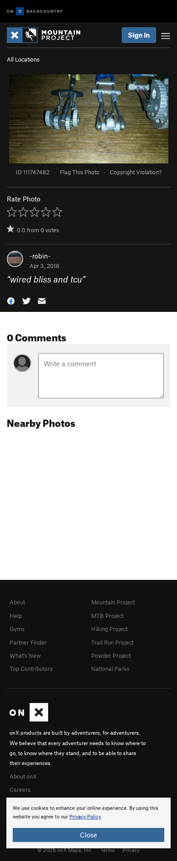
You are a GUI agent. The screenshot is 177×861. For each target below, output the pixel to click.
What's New (25, 655)
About (17, 602)
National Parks (110, 668)
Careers (20, 789)
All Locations (23, 59)
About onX (23, 776)
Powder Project (111, 655)
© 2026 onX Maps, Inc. (65, 850)
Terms (107, 850)
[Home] (48, 35)
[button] (11, 300)
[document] (88, 823)
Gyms (17, 628)
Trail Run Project (112, 642)
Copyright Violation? (136, 172)
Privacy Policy (85, 817)
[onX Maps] (29, 719)
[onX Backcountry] (34, 11)
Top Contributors (31, 668)
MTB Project (107, 615)
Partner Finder (28, 642)
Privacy (131, 850)
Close (88, 835)
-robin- (40, 256)
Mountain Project (113, 602)
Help (16, 615)
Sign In (139, 35)
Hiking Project (109, 628)
